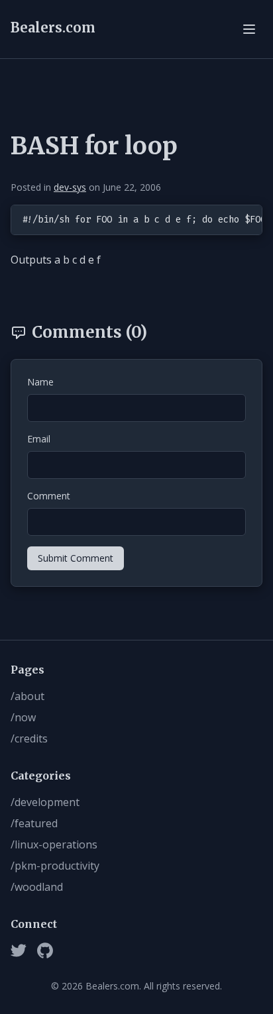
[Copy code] (249, 217)
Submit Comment (75, 558)
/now (23, 717)
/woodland (37, 887)
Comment (48, 495)
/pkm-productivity (55, 865)
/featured (34, 823)
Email (38, 438)
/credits (29, 738)
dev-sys (70, 187)
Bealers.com (53, 27)
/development (45, 802)
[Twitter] (19, 950)
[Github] (45, 950)
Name (40, 382)
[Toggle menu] (249, 29)
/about (27, 696)
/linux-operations (54, 844)
